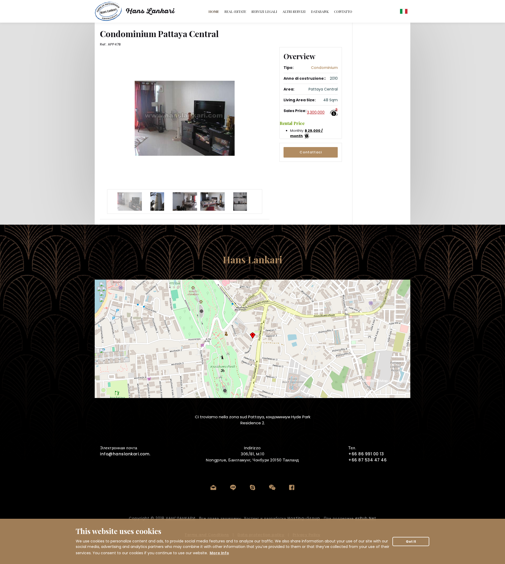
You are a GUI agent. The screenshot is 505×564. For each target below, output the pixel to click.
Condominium (324, 67)
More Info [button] (219, 553)
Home (214, 11)
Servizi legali (264, 11)
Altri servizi (294, 11)
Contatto (343, 11)
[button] (311, 152)
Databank (320, 11)
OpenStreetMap (374, 381)
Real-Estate (235, 11)
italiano (404, 11)
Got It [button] (411, 541)
